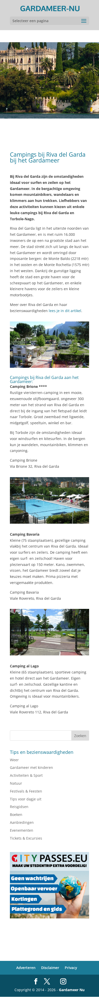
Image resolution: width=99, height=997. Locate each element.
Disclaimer (50, 967)
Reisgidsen (19, 806)
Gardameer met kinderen (31, 767)
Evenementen (21, 830)
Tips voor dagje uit (25, 799)
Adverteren (26, 967)
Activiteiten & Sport (26, 775)
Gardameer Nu (72, 989)
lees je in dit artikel (65, 310)
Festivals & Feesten (26, 791)
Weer (14, 759)
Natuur (16, 783)
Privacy (71, 967)
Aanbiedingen (22, 822)
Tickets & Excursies (26, 838)
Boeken (16, 814)
